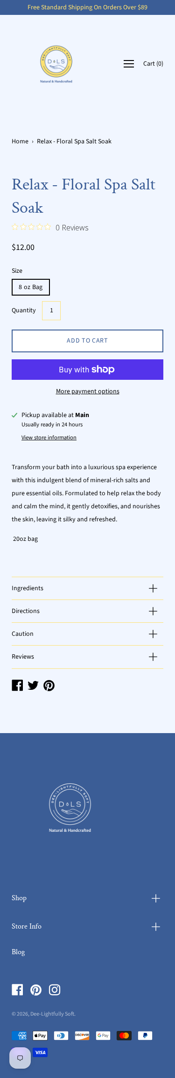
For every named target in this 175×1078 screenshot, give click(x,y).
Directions (26, 611)
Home (20, 141)
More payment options (87, 391)
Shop (19, 898)
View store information (49, 437)
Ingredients (27, 588)
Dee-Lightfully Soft (52, 1014)
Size (17, 271)
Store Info (27, 926)
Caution (23, 634)
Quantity (24, 310)
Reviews (23, 656)
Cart (153, 64)
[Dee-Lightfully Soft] (56, 64)
